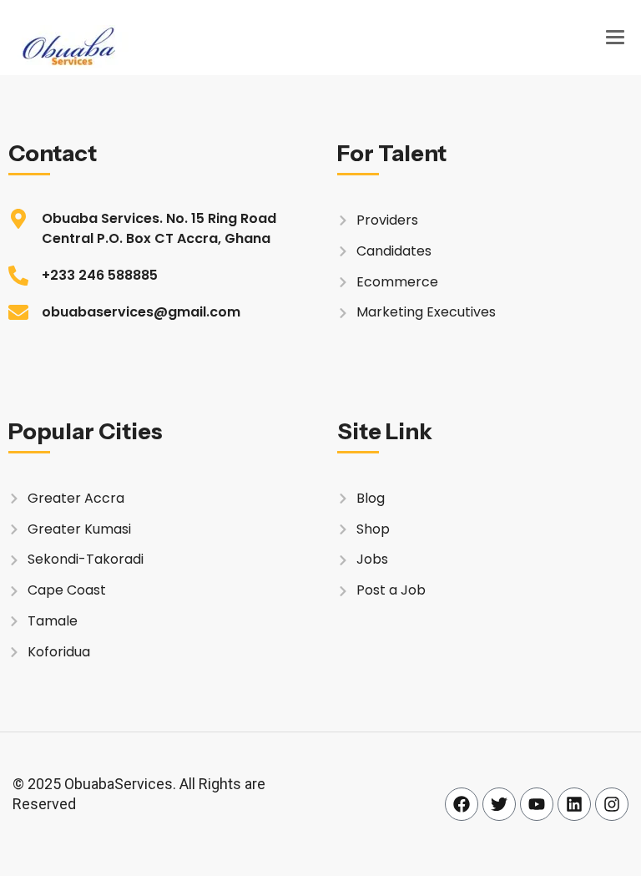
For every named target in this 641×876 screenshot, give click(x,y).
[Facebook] (461, 804)
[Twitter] (499, 804)
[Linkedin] (574, 804)
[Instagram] (611, 804)
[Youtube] (536, 804)
